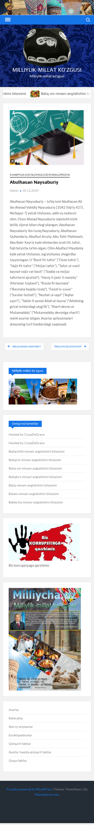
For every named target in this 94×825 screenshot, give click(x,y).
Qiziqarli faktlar (20, 744)
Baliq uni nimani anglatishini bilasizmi (61, 94)
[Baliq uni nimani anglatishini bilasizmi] (25, 93)
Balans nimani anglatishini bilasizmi (34, 494)
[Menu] (7, 19)
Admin (14, 190)
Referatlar (16, 718)
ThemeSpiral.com (46, 794)
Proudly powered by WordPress (29, 789)
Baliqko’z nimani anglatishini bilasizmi (35, 477)
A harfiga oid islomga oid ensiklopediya (40, 174)
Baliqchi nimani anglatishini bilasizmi (35, 460)
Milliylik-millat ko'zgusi (46, 70)
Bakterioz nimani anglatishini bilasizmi (36, 502)
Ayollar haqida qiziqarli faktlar (30, 752)
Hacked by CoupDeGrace (26, 434)
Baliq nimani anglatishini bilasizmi (33, 485)
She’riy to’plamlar (21, 727)
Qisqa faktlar (18, 760)
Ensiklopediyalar (20, 735)
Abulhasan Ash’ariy (26, 346)
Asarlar (14, 710)
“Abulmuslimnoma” (68, 346)
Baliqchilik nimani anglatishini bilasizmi (37, 451)
